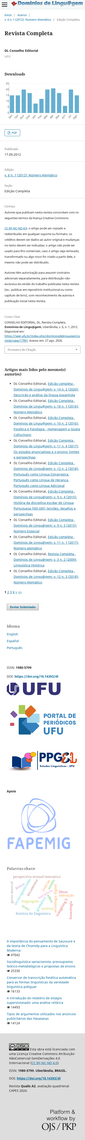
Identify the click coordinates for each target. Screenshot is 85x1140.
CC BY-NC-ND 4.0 (16, 228)
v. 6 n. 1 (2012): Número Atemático (28, 20)
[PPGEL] (42, 773)
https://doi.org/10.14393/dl (36, 676)
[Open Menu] (4, 4)
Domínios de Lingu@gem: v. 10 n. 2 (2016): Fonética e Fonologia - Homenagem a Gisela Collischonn (47, 429)
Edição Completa (61, 400)
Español (13, 641)
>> (20, 592)
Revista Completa (61, 554)
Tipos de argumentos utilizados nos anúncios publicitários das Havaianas (41, 1016)
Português (14, 648)
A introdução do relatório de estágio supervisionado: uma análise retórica (35, 1000)
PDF (14, 133)
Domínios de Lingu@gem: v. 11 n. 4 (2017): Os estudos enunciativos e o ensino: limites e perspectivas (46, 452)
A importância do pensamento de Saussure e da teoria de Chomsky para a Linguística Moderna (41, 945)
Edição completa (61, 383)
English (12, 634)
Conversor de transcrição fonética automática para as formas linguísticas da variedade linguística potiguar (41, 982)
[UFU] (34, 694)
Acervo (22, 15)
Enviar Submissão (23, 607)
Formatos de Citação (22, 350)
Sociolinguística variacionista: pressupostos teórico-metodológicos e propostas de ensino (41, 964)
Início (8, 15)
